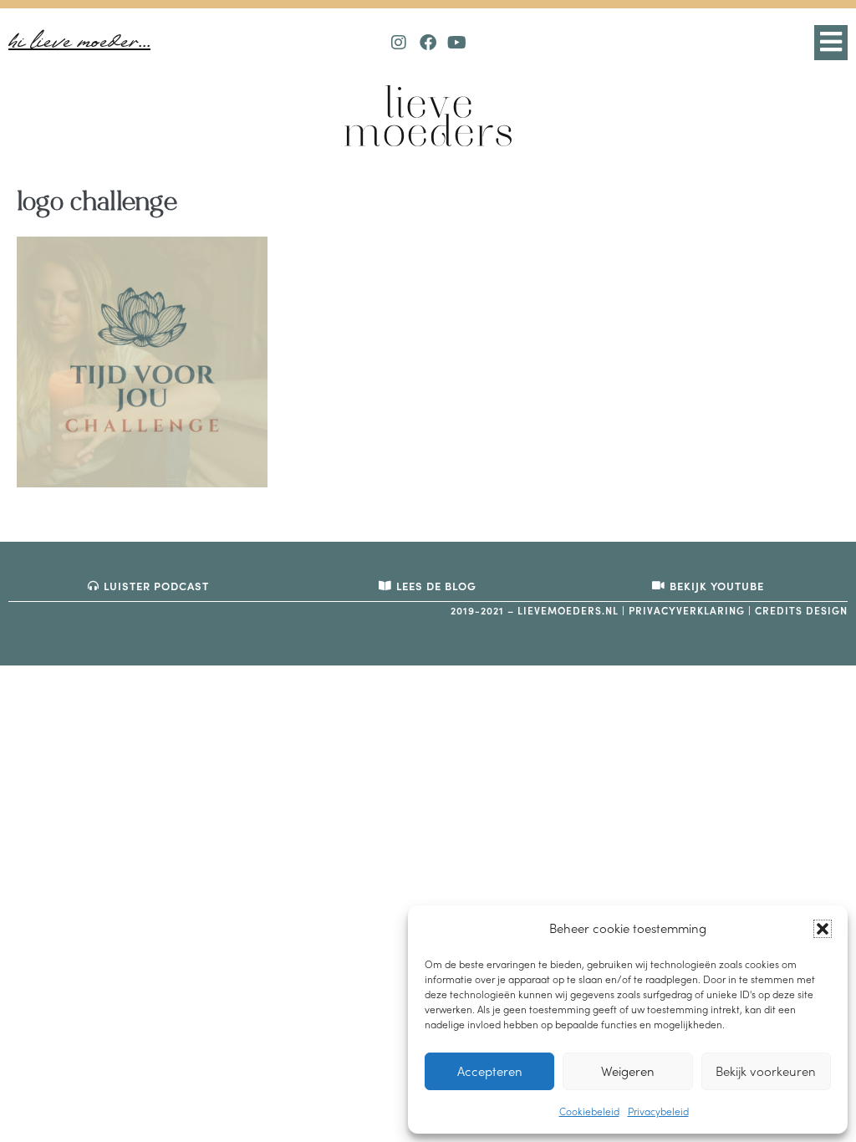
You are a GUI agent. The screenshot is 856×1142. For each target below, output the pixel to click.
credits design (801, 610)
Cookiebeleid (589, 1111)
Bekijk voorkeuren (766, 1071)
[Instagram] (398, 42)
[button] (822, 928)
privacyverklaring (687, 610)
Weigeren (628, 1071)
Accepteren (489, 1071)
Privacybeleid (658, 1111)
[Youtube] (457, 42)
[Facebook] (428, 42)
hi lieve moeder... (79, 42)
